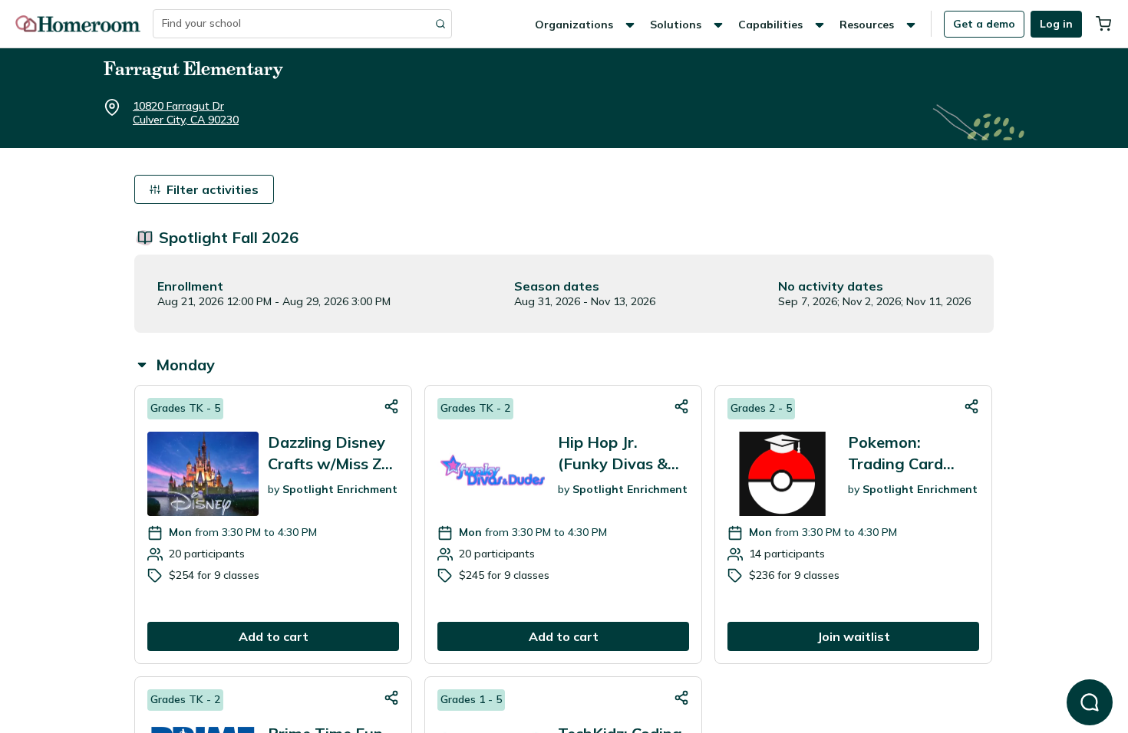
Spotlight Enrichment (339, 489)
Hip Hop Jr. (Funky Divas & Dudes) (613, 453)
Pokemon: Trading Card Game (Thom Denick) (896, 453)
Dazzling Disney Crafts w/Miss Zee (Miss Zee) (333, 453)
